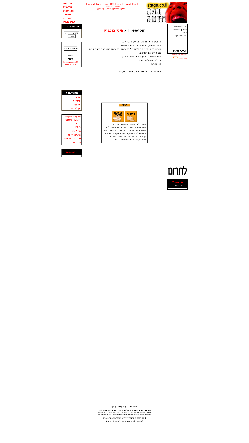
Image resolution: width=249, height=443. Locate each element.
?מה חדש (177, 182)
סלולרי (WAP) (73, 120)
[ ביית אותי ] (90, 4)
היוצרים (67, 7)
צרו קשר (67, 3)
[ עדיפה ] (99, 4)
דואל (78, 123)
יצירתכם (67, 14)
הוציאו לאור (74, 135)
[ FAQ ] (113, 4)
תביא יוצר (68, 18)
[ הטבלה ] (127, 4)
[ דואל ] (135, 4)
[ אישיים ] (116, 6)
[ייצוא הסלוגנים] (175, 58)
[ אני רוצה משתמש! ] (70, 62)
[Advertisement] (71, 78)
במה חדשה (111, 421)
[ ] (101, 9)
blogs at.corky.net (73, 116)
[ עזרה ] (106, 4)
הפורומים (68, 11)
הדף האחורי (183, 58)
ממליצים (76, 131)
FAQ (78, 127)
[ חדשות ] (107, 6)
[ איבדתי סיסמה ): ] (70, 64)
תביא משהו (69, 22)
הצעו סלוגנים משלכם (179, 55)
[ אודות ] (119, 4)
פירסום (77, 142)
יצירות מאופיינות (72, 138)
